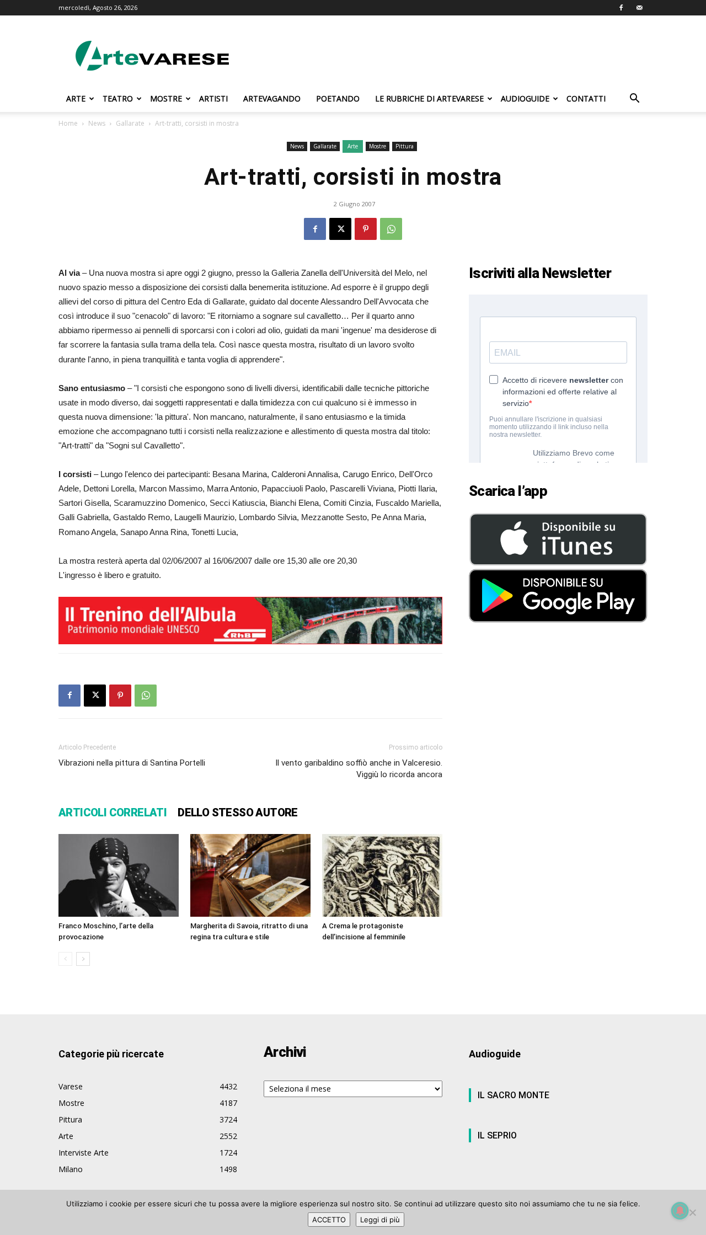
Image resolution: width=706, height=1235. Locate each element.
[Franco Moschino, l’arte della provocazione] (118, 875)
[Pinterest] (366, 229)
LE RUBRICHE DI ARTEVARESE (429, 98)
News (96, 123)
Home (68, 123)
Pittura (404, 146)
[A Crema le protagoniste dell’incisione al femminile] (382, 875)
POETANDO (338, 98)
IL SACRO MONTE (513, 1095)
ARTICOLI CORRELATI (112, 812)
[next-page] (83, 959)
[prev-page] (65, 959)
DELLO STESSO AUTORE (238, 812)
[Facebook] (621, 7)
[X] (340, 229)
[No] (692, 1212)
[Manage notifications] (680, 1211)
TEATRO (118, 98)
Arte (352, 146)
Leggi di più (380, 1219)
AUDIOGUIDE (525, 98)
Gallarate (130, 123)
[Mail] (639, 7)
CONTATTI (586, 98)
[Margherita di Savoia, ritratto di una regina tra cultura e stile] (250, 875)
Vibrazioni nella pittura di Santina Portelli (131, 763)
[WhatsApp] (391, 229)
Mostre (377, 146)
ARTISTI (213, 98)
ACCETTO (329, 1219)
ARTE (75, 98)
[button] (634, 99)
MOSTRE (166, 98)
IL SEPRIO (497, 1135)
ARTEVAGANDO (272, 98)
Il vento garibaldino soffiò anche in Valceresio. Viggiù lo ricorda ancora (358, 768)
